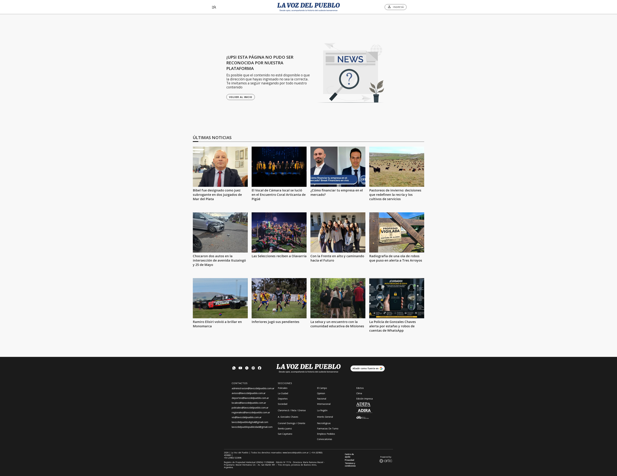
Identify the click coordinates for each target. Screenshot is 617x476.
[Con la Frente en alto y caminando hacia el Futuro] (337, 232)
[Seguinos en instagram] (253, 368)
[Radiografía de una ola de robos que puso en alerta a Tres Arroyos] (396, 232)
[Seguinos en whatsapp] (234, 368)
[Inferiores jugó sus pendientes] (279, 298)
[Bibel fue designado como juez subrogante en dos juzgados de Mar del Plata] (220, 167)
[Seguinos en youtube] (240, 368)
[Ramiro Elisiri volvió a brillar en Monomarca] (220, 298)
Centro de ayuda (349, 455)
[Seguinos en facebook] (259, 368)
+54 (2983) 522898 (232, 458)
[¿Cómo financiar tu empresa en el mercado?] (337, 167)
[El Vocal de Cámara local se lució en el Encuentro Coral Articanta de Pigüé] (279, 167)
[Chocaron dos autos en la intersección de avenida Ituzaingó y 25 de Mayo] (220, 232)
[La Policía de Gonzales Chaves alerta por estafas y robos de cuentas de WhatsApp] (396, 298)
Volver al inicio (240, 97)
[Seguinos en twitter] (247, 368)
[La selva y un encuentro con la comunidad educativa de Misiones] (337, 298)
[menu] (241, 7)
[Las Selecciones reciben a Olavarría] (279, 232)
